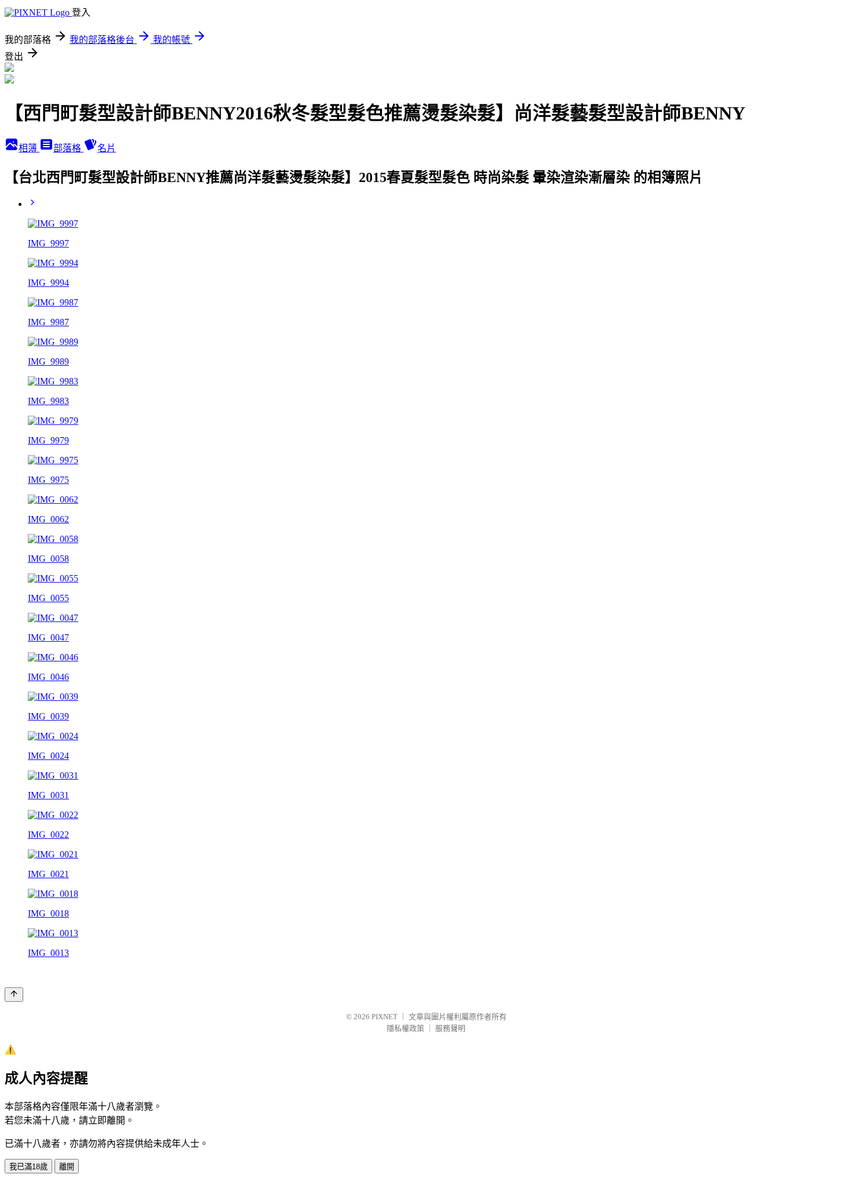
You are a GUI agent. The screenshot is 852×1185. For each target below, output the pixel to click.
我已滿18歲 (28, 1166)
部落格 (68, 148)
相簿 (29, 148)
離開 (66, 1166)
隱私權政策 (405, 1028)
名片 (106, 148)
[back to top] (14, 994)
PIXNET (385, 1016)
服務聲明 (450, 1028)
